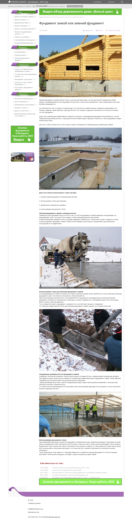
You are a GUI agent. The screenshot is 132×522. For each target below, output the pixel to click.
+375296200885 (41, 6)
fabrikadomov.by (33, 512)
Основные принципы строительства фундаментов (70, 475)
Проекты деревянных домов (23, 33)
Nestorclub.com (55, 517)
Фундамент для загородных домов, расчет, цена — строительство (76, 477)
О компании (97, 2)
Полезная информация (25, 99)
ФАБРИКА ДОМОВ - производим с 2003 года (29, 2)
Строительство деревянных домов (26, 75)
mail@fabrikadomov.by (35, 509)
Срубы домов (21, 55)
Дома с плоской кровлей (25, 29)
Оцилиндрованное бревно (22, 59)
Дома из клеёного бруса (25, 17)
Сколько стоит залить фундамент (23, 83)
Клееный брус (21, 52)
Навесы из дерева (23, 37)
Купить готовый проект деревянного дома (24, 70)
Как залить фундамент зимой (24, 88)
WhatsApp (51, 6)
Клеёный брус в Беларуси (25, 40)
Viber (56, 6)
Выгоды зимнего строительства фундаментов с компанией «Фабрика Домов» (79, 473)
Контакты (111, 2)
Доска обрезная (22, 102)
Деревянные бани (22, 23)
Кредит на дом (21, 108)
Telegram (61, 6)
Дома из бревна (22, 26)
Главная (41, 17)
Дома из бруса (22, 20)
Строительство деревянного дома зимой (66, 470)
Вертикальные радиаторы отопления (25, 115)
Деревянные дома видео (25, 105)
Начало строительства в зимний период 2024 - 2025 (70, 468)
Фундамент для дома (24, 79)
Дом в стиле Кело (22, 111)
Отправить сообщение (75, 6)
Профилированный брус (25, 43)
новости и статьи (51, 17)
